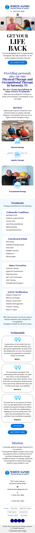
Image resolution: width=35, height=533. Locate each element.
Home (6, 508)
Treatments (11, 512)
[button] (17, 63)
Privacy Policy (13, 515)
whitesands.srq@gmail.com (17, 489)
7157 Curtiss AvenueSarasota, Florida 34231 (17, 482)
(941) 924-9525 (18, 11)
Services (14, 508)
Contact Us (23, 512)
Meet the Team (25, 508)
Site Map (24, 515)
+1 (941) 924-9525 (17, 495)
